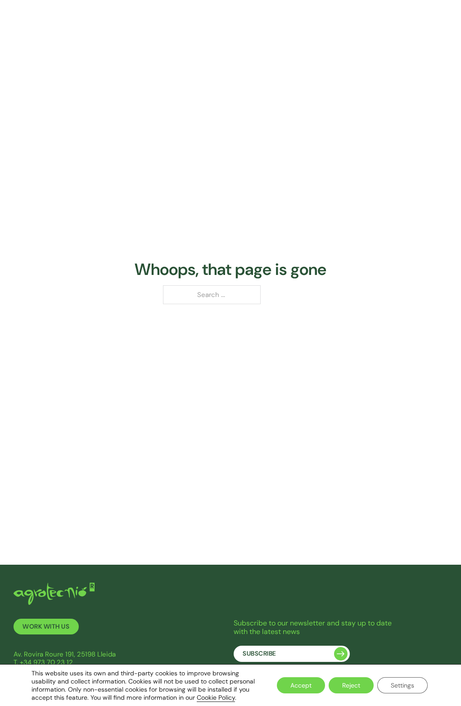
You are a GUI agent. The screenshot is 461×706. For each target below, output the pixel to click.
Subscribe (259, 653)
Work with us (46, 626)
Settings (402, 685)
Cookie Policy (216, 697)
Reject (351, 685)
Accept (301, 685)
